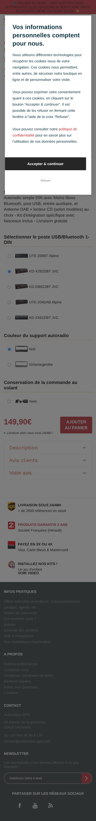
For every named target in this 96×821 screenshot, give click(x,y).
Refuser (45, 180)
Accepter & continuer (45, 164)
